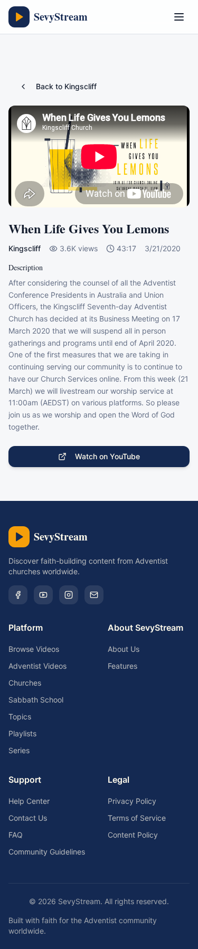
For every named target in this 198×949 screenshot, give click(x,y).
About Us (123, 648)
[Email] (93, 594)
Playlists (22, 733)
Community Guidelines (46, 851)
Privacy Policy (132, 800)
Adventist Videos (37, 665)
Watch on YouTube (107, 456)
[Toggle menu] (179, 16)
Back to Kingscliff (66, 86)
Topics (19, 716)
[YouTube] (43, 594)
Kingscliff (24, 248)
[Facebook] (17, 594)
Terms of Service (137, 817)
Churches (24, 682)
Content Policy (133, 834)
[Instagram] (68, 594)
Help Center (29, 800)
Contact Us (27, 817)
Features (122, 665)
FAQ (15, 834)
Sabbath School (35, 699)
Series (19, 750)
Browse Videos (33, 648)
